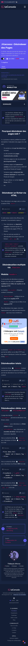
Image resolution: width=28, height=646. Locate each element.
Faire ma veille (14, 625)
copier (23, 209)
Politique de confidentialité (14, 640)
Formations (5, 73)
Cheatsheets (14, 613)
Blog (14, 620)
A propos (14, 630)
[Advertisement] (14, 24)
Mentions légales (14, 638)
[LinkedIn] (14, 598)
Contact (14, 632)
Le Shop (14, 628)
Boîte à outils (14, 617)
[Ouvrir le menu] (25, 7)
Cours (3, 67)
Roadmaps (14, 615)
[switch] (3, 59)
